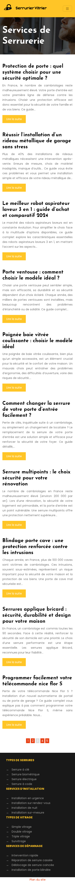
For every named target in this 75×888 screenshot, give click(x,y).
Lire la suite (14, 119)
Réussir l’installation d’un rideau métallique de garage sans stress (36, 140)
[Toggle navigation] (67, 9)
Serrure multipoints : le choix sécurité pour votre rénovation (36, 478)
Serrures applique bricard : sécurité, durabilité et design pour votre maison (36, 615)
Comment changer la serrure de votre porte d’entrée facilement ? (36, 409)
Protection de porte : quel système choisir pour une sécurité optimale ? (32, 72)
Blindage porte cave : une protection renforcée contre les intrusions (35, 546)
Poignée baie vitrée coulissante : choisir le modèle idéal (37, 340)
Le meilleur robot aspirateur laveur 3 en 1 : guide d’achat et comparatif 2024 (36, 209)
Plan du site (38, 880)
